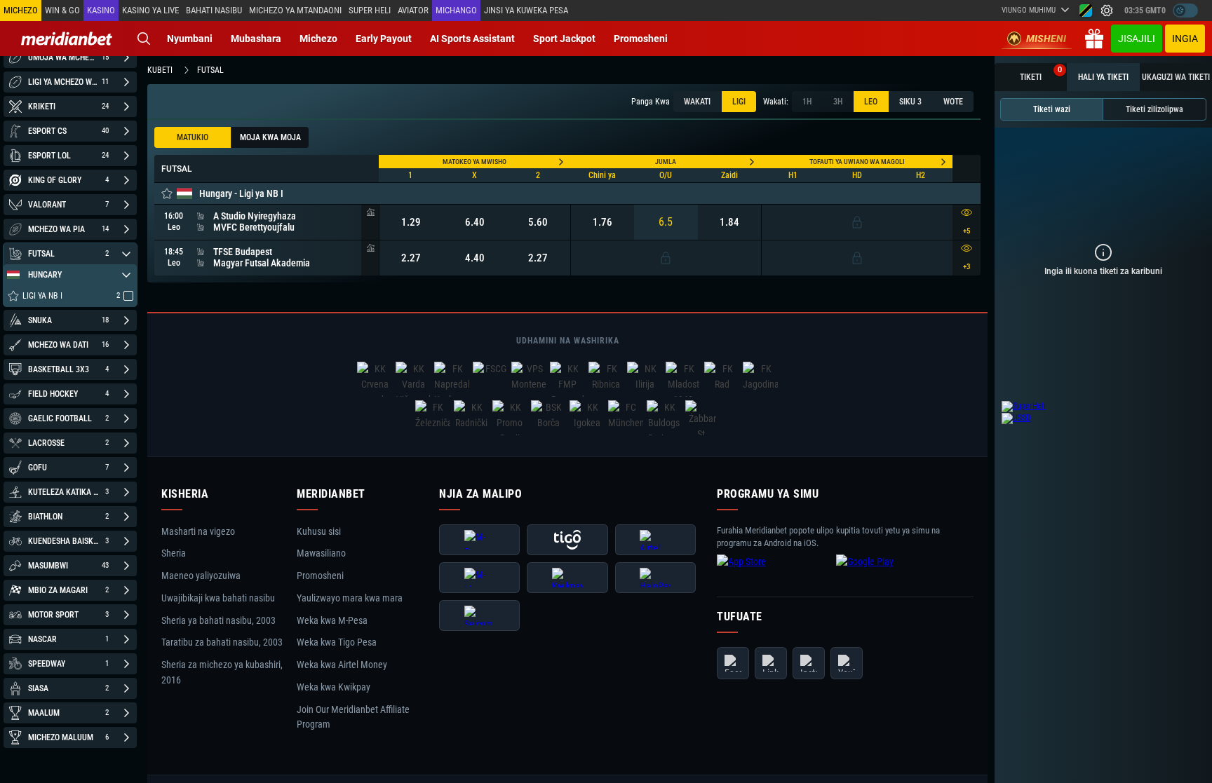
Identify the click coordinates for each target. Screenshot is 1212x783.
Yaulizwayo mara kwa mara (350, 598)
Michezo (318, 38)
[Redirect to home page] (66, 38)
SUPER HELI (370, 10)
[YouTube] (846, 663)
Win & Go (62, 10)
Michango (456, 10)
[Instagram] (809, 663)
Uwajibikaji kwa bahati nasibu (218, 598)
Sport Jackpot (564, 38)
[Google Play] (892, 572)
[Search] (143, 38)
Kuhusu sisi (319, 531)
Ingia (1185, 38)
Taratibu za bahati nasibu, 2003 (222, 642)
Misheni (1046, 38)
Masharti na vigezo (198, 531)
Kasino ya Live (150, 10)
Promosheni (641, 38)
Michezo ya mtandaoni (295, 10)
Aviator (413, 10)
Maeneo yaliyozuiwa (201, 575)
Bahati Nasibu (214, 10)
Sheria (173, 553)
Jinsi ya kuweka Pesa (526, 10)
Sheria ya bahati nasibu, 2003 (218, 620)
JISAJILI (1136, 38)
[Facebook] (733, 663)
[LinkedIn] (771, 663)
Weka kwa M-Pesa (332, 620)
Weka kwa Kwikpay (333, 687)
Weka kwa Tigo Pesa (337, 642)
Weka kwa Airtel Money (342, 664)
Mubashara (256, 38)
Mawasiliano (321, 553)
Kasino (101, 10)
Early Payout (384, 38)
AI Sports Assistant (472, 38)
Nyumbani (190, 38)
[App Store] (773, 572)
